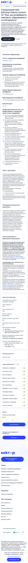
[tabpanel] (14, 416)
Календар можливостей (7, 471)
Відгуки (4, 412)
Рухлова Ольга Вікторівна (8, 414)
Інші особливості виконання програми (11, 238)
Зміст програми (8, 170)
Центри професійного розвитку (9, 480)
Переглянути (14, 437)
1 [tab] (12, 420)
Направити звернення (7, 494)
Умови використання (6, 511)
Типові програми (5, 485)
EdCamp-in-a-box (7, 60)
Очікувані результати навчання (11, 206)
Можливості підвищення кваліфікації (8, 6)
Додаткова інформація (8, 297)
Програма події (6, 357)
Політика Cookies (5, 519)
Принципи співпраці (6, 514)
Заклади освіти (5, 477)
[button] (25, 2)
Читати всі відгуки (14, 424)
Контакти (3, 516)
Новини (3, 505)
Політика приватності (7, 508)
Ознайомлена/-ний (14, 559)
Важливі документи (8, 353)
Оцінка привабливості (10, 364)
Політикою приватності (14, 556)
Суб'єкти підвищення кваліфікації (10, 474)
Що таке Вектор (5, 502)
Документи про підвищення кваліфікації (10, 432)
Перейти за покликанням (16, 256)
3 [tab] (15, 420)
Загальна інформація (11, 54)
